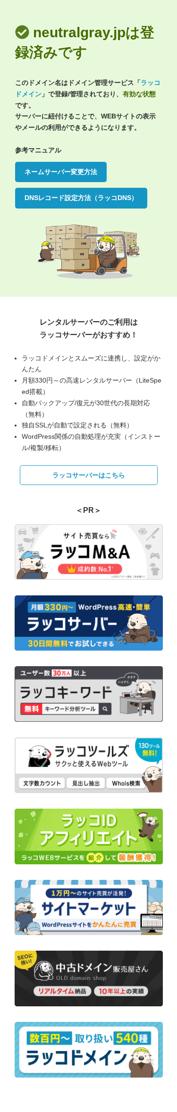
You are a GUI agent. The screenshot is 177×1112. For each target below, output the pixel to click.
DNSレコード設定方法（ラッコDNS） (81, 197)
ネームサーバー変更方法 (61, 172)
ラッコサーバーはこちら (88, 475)
